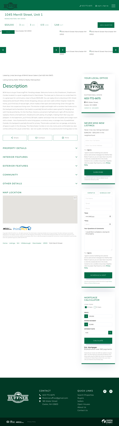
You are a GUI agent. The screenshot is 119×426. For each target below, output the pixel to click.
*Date (86, 213)
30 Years (90, 307)
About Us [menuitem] (81, 407)
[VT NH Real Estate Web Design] (107, 421)
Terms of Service (93, 283)
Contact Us (87, 108)
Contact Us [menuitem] (82, 410)
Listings (12, 243)
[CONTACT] (106, 25)
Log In (99, 6)
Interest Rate (89, 329)
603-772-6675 (86, 6)
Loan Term (88, 304)
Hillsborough (26, 243)
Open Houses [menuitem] (83, 404)
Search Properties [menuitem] (85, 395)
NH (18, 243)
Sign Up (105, 6)
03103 (45, 243)
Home (5, 243)
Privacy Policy (31, 422)
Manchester (36, 243)
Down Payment (90, 321)
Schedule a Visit (105, 193)
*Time (86, 221)
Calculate (98, 341)
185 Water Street (50, 402)
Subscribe (98, 172)
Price (86, 312)
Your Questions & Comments (94, 228)
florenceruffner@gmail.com (55, 398)
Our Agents (95, 108)
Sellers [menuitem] (80, 401)
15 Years (98, 307)
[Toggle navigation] (113, 6)
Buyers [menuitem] (80, 398)
